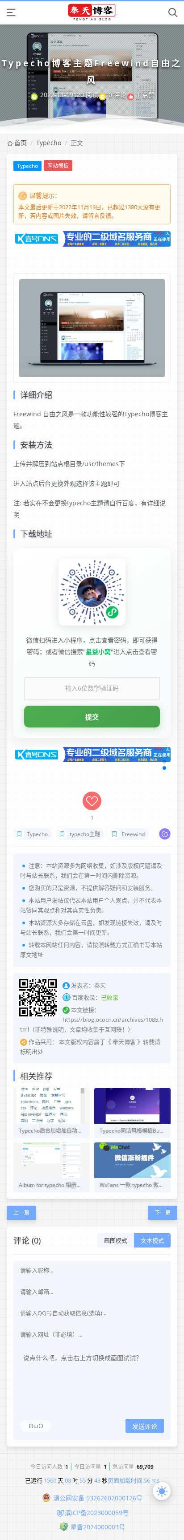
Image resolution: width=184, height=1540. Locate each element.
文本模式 (152, 1240)
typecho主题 (85, 834)
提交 (92, 716)
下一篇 (163, 1212)
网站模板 (58, 166)
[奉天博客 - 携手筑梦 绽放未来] (92, 12)
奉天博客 (124, 1042)
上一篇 (21, 1212)
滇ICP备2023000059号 (97, 1512)
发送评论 (144, 1426)
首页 (20, 142)
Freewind (133, 834)
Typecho (48, 142)
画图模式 (115, 1240)
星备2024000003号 (98, 1527)
